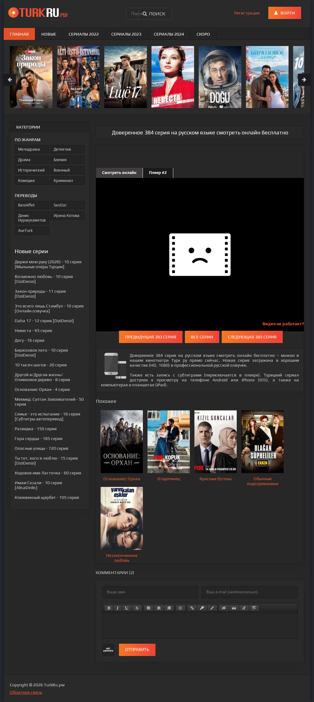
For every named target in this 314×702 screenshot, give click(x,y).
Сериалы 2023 (126, 34)
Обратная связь (26, 692)
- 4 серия (42, 389)
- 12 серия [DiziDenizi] (44, 320)
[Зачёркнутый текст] (137, 608)
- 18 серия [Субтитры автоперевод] (47, 416)
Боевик (60, 159)
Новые (48, 34)
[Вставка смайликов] (180, 608)
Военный (62, 170)
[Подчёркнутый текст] (127, 608)
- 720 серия (41, 448)
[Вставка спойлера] (254, 608)
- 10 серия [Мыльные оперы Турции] (48, 264)
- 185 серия (39, 438)
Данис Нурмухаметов (32, 217)
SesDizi (60, 205)
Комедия (26, 180)
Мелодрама (29, 149)
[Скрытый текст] (224, 608)
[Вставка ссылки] (192, 608)
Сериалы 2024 (169, 34)
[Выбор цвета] (212, 608)
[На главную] (39, 12)
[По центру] (159, 608)
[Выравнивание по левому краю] (149, 608)
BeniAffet (26, 205)
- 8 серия (42, 377)
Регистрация (247, 12)
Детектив (62, 149)
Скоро (203, 34)
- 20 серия (41, 364)
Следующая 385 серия (252, 336)
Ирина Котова (66, 215)
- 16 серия (29, 340)
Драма (24, 159)
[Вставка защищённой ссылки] (202, 608)
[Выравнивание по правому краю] (169, 608)
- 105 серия (47, 497)
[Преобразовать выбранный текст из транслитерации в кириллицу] (244, 608)
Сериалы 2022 (84, 34)
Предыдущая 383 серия (150, 336)
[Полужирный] (108, 608)
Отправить (137, 649)
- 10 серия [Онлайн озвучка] (49, 308)
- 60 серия (48, 472)
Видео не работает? (283, 323)
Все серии (202, 336)
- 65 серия (33, 330)
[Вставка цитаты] (234, 608)
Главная (19, 34)
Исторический (31, 170)
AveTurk (25, 230)
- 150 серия (36, 428)
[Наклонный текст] (117, 608)
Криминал (63, 180)
